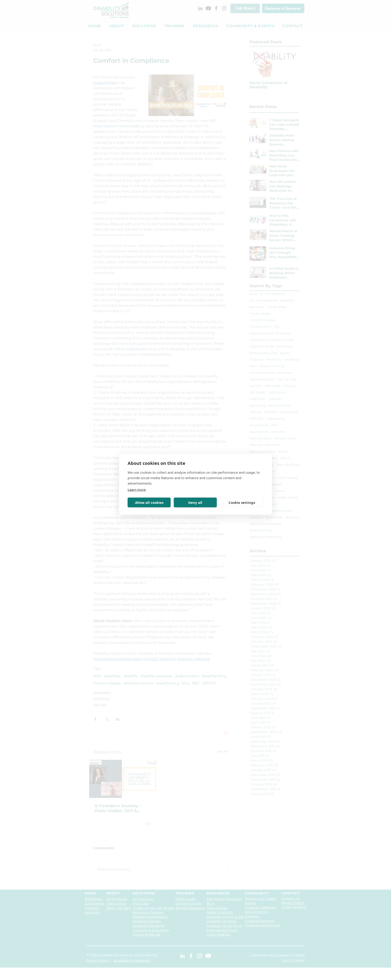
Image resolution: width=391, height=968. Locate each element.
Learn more (137, 489)
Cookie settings (242, 502)
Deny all (195, 502)
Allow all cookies (149, 502)
